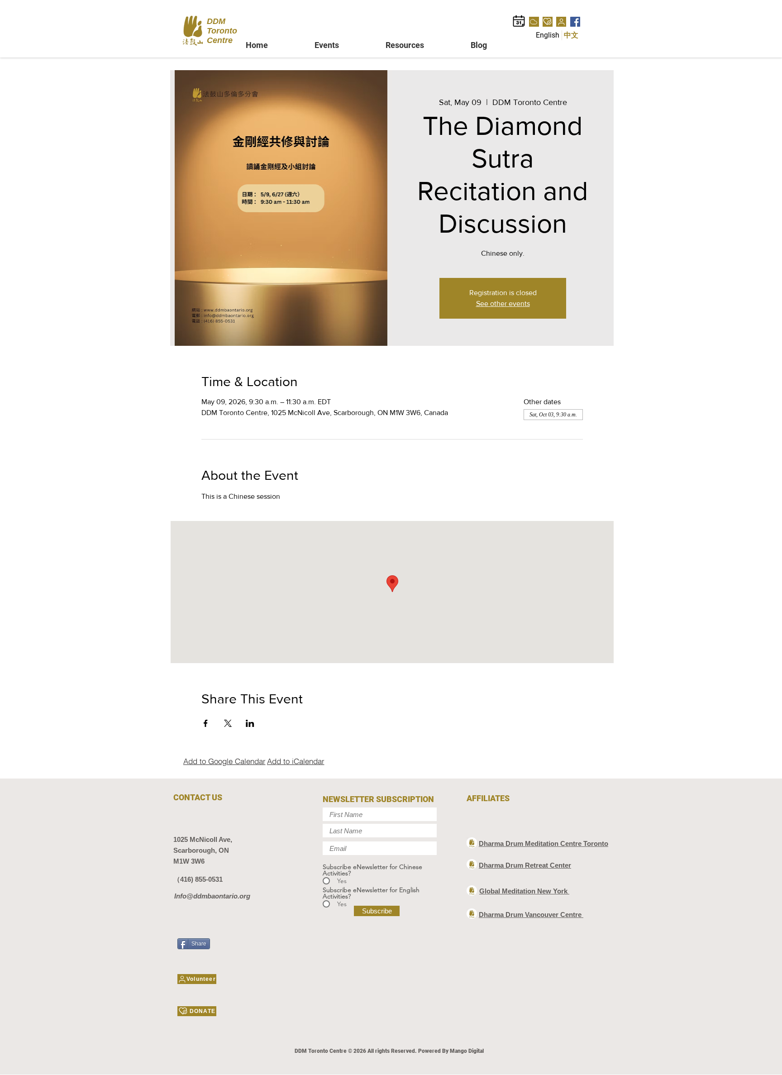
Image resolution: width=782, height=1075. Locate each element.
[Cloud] (534, 22)
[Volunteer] (561, 22)
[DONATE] (548, 22)
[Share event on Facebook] (205, 723)
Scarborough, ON (201, 850)
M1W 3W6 (189, 861)
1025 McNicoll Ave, (202, 839)
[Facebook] (575, 22)
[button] (343, 45)
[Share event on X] (228, 723)
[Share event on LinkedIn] (250, 723)
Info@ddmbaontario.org (212, 896)
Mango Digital (467, 1051)
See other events (503, 303)
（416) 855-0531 (198, 879)
